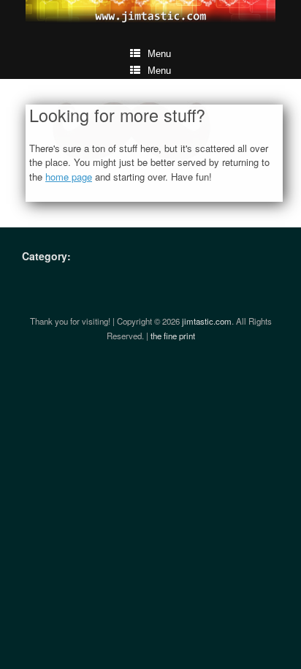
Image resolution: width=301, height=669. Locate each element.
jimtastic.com (207, 321)
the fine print (172, 335)
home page (68, 177)
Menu (159, 53)
